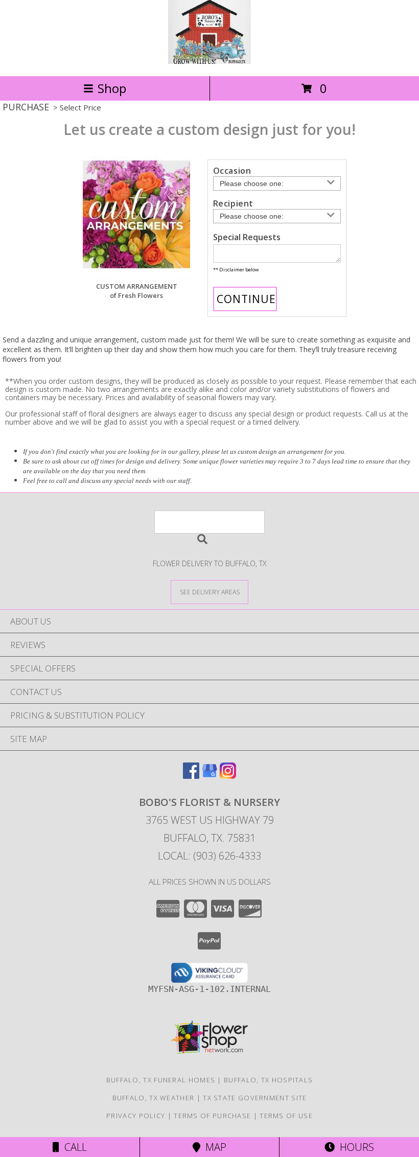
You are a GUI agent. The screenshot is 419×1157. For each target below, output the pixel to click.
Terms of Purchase (212, 1115)
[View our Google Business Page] (209, 775)
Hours (354, 1147)
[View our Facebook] (191, 775)
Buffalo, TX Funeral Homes (161, 1079)
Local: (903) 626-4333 (209, 856)
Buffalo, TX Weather (153, 1097)
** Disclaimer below (236, 269)
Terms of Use (286, 1115)
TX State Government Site (255, 1097)
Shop (112, 88)
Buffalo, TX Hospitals (268, 1079)
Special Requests (247, 237)
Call (73, 1147)
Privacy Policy (135, 1115)
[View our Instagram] (228, 775)
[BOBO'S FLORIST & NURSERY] (209, 61)
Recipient (233, 203)
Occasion (232, 170)
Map (213, 1147)
